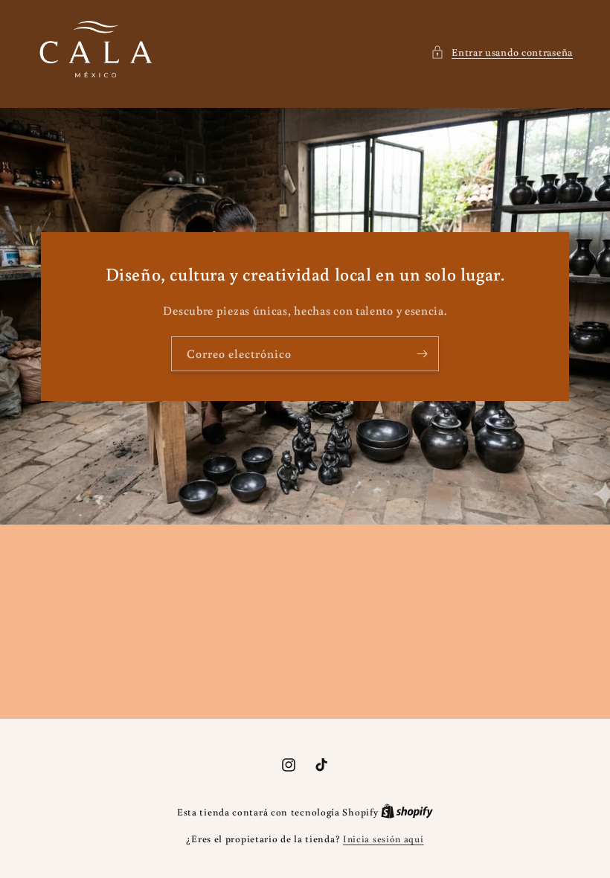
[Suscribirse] (421, 353)
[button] (502, 52)
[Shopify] (407, 812)
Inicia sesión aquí (383, 839)
